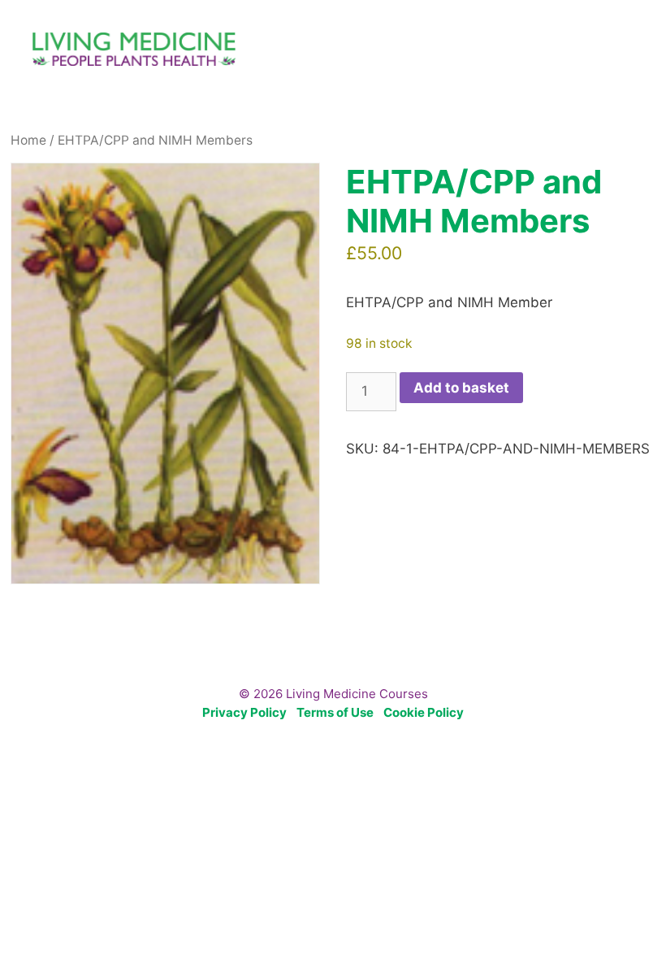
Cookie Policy (423, 712)
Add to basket (461, 388)
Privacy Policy (244, 712)
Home (28, 140)
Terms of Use (335, 712)
